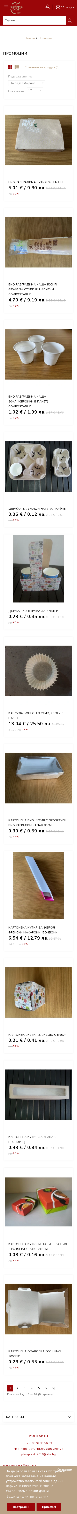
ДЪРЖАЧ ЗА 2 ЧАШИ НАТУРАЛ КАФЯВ (37, 509)
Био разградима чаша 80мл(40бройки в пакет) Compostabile (28, 401)
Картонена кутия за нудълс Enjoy (37, 1035)
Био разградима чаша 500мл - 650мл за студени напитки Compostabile (33, 289)
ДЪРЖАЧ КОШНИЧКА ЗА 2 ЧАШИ (33, 611)
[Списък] (17, 67)
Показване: (16, 91)
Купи (64, 149)
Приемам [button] (49, 1506)
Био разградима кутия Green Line (36, 182)
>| (53, 1388)
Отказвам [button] (64, 1469)
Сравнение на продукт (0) (42, 67)
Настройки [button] (21, 1506)
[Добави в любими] (64, 159)
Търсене (70, 20)
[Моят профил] (48, 7)
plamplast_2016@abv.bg (38, 1454)
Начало (30, 38)
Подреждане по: (20, 76)
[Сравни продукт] (64, 168)
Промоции (45, 38)
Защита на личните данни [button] (27, 1496)
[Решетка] (10, 67)
